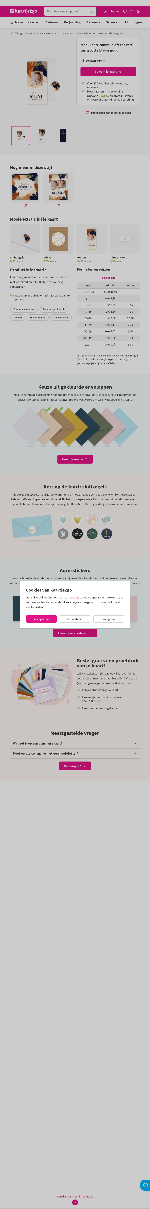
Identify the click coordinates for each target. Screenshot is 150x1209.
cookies (74, 597)
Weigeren (109, 619)
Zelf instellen (75, 619)
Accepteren (41, 619)
